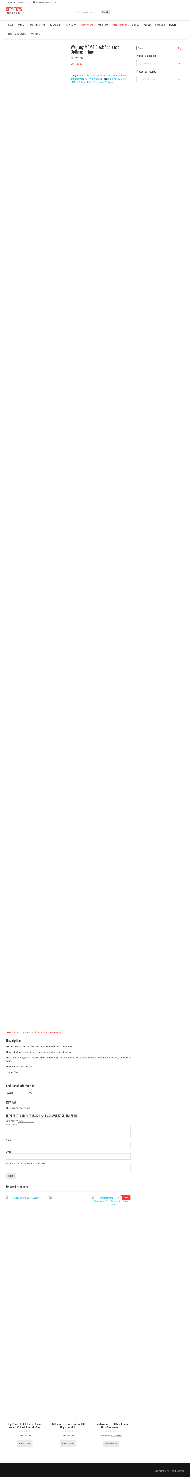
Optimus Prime (85, 82)
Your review (12, 1124)
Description (13, 1032)
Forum (21, 25)
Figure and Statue (17, 34)
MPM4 (74, 82)
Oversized (98, 82)
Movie (123, 78)
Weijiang (109, 82)
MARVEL (172, 25)
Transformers (120, 25)
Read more (24, 1443)
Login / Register (37, 25)
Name (9, 1140)
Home (10, 25)
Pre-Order (103, 25)
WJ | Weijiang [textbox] (158, 79)
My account (55, 25)
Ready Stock (87, 25)
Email (8, 1151)
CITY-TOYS (14, 9)
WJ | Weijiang (95, 78)
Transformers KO (79, 78)
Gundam (135, 25)
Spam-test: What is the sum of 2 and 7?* (25, 1163)
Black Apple (113, 78)
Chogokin (160, 25)
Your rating (12, 1120)
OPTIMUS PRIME (90, 75)
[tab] (13, 1032)
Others (34, 34)
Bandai (147, 25)
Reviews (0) (55, 1032)
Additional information (34, 1032)
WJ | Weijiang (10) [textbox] (158, 63)
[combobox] (159, 63)
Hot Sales (71, 25)
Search (105, 12)
